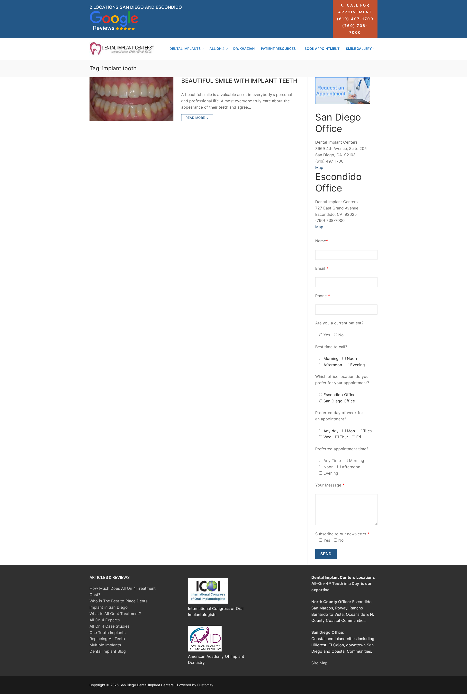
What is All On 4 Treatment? (115, 613)
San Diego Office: (327, 632)
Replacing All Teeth (107, 638)
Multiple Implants (105, 644)
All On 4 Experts (105, 619)
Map (319, 167)
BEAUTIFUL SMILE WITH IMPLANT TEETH (239, 80)
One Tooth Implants (108, 632)
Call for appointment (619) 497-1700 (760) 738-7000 (355, 19)
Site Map (319, 662)
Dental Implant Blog (108, 651)
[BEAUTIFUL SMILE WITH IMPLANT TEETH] (131, 99)
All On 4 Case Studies (109, 626)
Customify (205, 685)
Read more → (197, 118)
